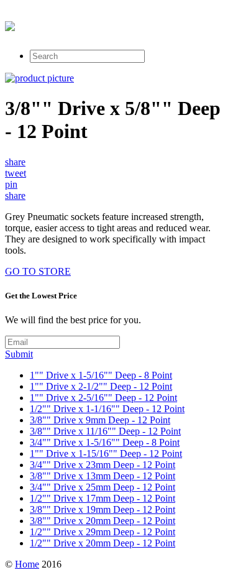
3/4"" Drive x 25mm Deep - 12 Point (102, 487)
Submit (19, 354)
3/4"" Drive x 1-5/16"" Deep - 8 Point (105, 442)
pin (11, 184)
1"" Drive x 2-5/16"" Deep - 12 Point (103, 397)
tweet (15, 173)
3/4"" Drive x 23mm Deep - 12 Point (102, 464)
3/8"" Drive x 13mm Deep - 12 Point (102, 476)
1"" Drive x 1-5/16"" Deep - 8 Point (101, 375)
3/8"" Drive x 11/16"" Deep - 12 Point (105, 431)
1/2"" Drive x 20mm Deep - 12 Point (102, 543)
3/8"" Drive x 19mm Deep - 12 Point (102, 509)
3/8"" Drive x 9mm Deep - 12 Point (100, 420)
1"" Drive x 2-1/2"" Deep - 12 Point (101, 386)
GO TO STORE (38, 271)
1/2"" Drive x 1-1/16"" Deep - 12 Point (107, 408)
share (15, 162)
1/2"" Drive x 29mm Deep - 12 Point (102, 532)
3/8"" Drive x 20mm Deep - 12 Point (102, 520)
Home (27, 564)
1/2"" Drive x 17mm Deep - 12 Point (102, 498)
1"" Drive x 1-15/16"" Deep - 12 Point (106, 453)
